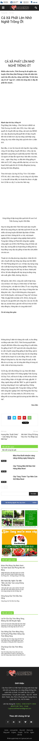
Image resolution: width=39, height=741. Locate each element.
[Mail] (13, 722)
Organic (13, 732)
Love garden (14, 730)
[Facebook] (8, 722)
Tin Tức (4, 471)
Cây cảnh (22, 730)
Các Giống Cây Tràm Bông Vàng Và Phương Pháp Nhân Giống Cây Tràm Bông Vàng (13, 633)
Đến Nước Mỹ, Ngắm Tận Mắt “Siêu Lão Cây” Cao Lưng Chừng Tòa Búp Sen (12, 583)
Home (6, 730)
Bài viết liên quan (8, 447)
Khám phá (30, 730)
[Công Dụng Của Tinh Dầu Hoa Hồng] (32, 598)
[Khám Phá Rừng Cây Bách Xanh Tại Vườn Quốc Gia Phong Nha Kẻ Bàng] (32, 568)
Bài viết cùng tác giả (9, 450)
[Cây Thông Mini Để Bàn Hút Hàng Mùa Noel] (6, 468)
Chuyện (4, 461)
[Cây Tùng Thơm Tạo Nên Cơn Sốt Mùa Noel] (6, 479)
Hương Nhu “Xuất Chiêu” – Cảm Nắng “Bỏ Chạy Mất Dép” (9, 436)
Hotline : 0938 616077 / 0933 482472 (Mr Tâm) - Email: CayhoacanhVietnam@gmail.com (22, 706)
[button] (36, 8)
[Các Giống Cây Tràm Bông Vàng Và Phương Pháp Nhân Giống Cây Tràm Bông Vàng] (32, 634)
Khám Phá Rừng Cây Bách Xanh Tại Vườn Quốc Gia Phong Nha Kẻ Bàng (13, 567)
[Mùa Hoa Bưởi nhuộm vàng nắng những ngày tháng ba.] (6, 458)
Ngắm (32, 732)
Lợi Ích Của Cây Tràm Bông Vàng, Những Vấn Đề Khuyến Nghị (12, 619)
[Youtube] (31, 722)
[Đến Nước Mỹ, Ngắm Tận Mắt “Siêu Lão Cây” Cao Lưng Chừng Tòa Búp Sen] (32, 587)
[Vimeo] (25, 722)
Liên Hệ (19, 735)
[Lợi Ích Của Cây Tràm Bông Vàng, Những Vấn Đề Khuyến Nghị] (32, 621)
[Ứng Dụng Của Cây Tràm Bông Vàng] (32, 653)
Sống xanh (6, 732)
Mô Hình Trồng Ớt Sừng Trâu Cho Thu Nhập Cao (29, 435)
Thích (34, 502)
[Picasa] (19, 722)
